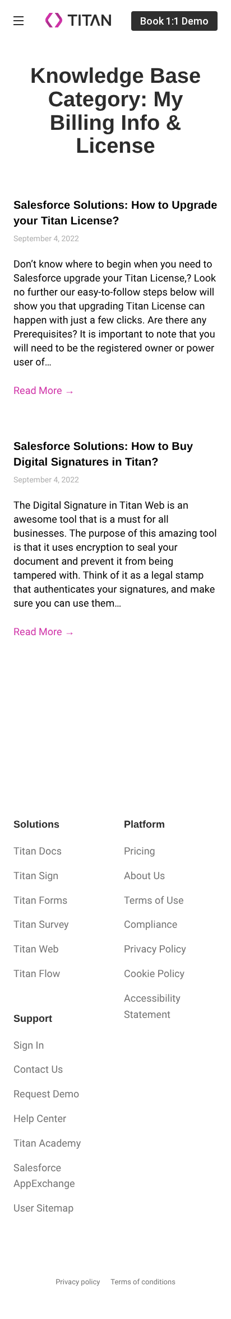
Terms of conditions (142, 1282)
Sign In (28, 1046)
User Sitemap (43, 1208)
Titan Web (36, 949)
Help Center (39, 1119)
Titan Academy (47, 1143)
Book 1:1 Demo (174, 21)
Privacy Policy (155, 949)
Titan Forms (40, 901)
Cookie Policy (154, 974)
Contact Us (38, 1070)
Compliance (150, 925)
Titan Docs (37, 851)
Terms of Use (154, 901)
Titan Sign (35, 876)
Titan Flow (36, 974)
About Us (144, 876)
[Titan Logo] (78, 25)
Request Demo (46, 1094)
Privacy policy (78, 1282)
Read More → (44, 391)
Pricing (139, 851)
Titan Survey (41, 925)
